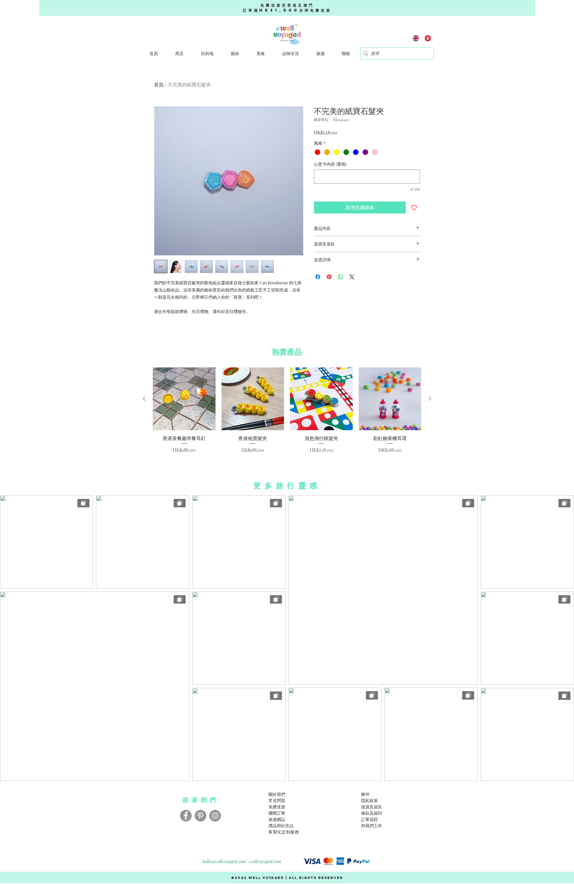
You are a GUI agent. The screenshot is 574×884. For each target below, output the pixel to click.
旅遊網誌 (276, 819)
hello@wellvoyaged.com (224, 861)
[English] (416, 38)
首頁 (159, 84)
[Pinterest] (200, 816)
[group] (287, 410)
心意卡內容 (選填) (330, 164)
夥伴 (365, 794)
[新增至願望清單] (414, 207)
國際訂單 (276, 813)
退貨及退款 (371, 807)
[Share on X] (351, 276)
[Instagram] (215, 816)
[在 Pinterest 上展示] (329, 276)
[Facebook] (186, 816)
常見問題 (276, 800)
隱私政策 (369, 800)
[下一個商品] (429, 398)
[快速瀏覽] (184, 398)
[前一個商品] (144, 398)
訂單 (365, 819)
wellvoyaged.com (265, 861)
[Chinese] (428, 38)
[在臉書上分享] (317, 276)
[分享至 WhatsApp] (340, 276)
